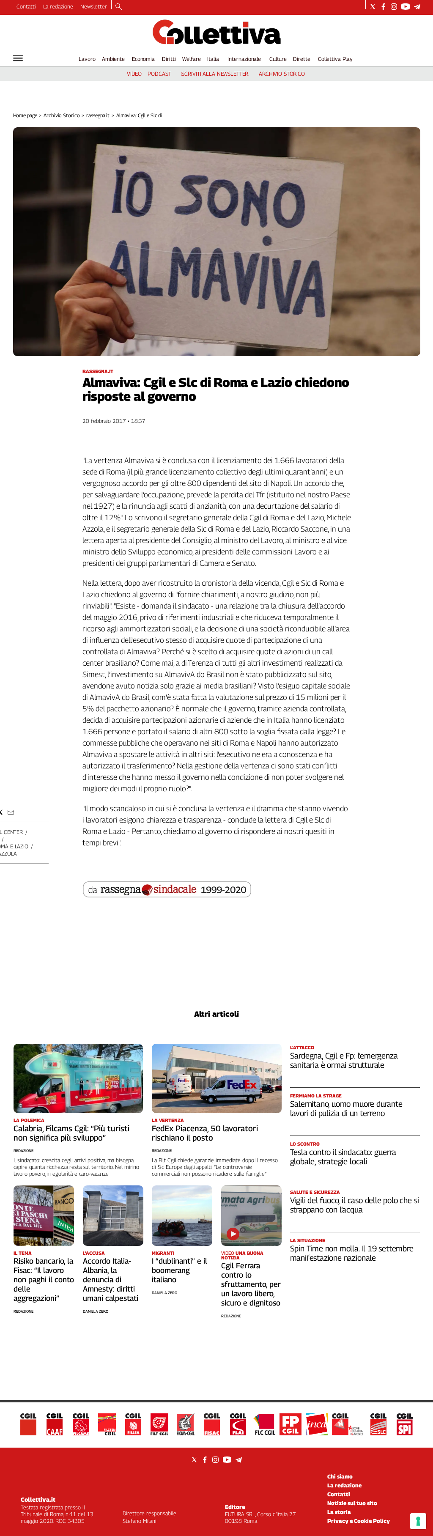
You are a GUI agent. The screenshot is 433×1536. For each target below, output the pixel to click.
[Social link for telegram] (417, 6)
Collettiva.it (38, 1499)
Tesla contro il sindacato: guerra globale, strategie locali (343, 1156)
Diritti (168, 58)
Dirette (301, 58)
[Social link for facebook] (383, 6)
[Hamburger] (18, 58)
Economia (143, 58)
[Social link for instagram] (394, 6)
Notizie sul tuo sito (352, 1503)
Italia (213, 58)
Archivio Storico (61, 115)
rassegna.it (98, 115)
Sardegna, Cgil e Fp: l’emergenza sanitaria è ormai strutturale (344, 1060)
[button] (11, 812)
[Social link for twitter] (373, 6)
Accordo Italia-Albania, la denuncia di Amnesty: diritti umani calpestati (110, 1279)
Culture (278, 58)
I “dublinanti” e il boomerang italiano (179, 1270)
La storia (339, 1512)
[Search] (118, 7)
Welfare (191, 58)
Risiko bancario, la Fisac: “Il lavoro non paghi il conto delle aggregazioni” (44, 1279)
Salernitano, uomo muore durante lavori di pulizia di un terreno (346, 1108)
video (134, 73)
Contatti (26, 6)
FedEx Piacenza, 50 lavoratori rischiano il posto (205, 1133)
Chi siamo (340, 1476)
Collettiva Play (335, 58)
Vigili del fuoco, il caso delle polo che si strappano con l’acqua (354, 1205)
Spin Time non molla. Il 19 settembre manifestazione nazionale (352, 1253)
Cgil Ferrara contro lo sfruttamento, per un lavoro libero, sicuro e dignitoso (251, 1284)
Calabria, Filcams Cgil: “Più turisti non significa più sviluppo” (71, 1133)
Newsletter (93, 6)
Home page (25, 115)
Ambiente (113, 58)
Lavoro (87, 58)
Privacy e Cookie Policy (358, 1520)
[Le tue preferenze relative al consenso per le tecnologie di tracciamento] (418, 1521)
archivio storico (282, 73)
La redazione (58, 6)
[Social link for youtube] (405, 6)
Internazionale (244, 58)
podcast (159, 73)
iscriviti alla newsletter (215, 73)
